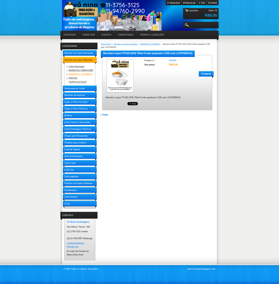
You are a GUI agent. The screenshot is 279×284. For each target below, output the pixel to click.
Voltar (105, 114)
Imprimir (214, 3)
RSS (203, 3)
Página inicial (106, 44)
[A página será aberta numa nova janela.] (120, 92)
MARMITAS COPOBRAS (150, 44)
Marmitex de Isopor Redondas (125, 44)
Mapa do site (191, 3)
